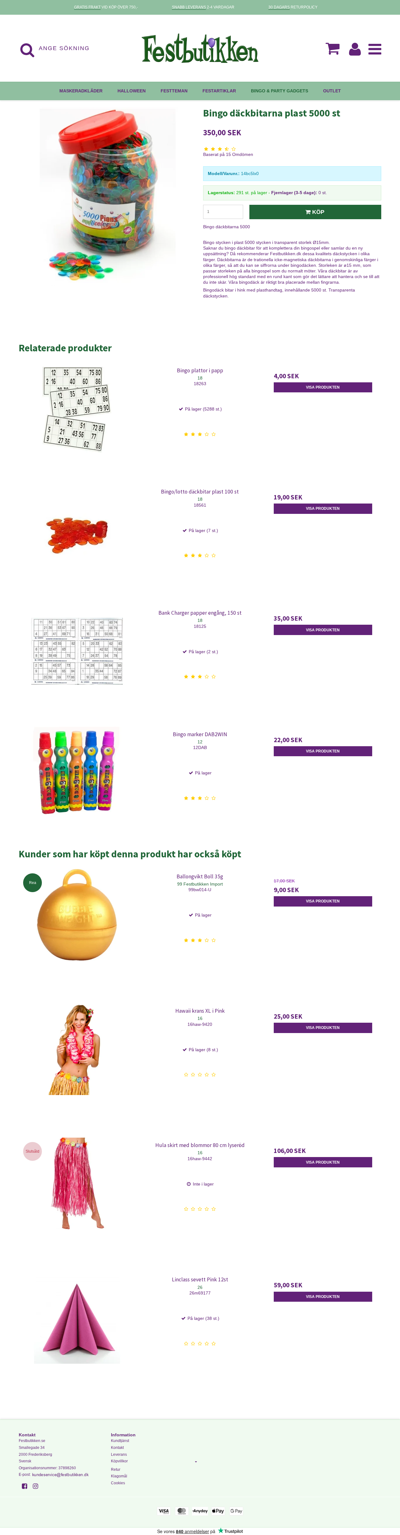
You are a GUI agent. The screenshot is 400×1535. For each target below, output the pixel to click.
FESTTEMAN (174, 90)
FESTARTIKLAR (219, 90)
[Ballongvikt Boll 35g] (77, 927)
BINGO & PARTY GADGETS (279, 90)
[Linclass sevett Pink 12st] (77, 1330)
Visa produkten (323, 387)
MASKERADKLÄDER (80, 90)
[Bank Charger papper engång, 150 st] (77, 663)
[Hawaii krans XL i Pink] (77, 1061)
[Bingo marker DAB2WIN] (77, 785)
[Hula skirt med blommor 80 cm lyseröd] (77, 1196)
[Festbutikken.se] (200, 48)
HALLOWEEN (132, 90)
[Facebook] (27, 1486)
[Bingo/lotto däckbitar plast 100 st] (77, 542)
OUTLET (332, 90)
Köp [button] (318, 212)
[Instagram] (37, 1486)
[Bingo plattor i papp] (77, 421)
